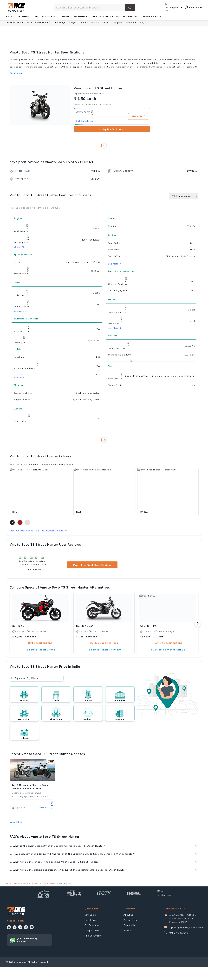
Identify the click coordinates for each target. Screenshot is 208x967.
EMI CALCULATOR (152, 16)
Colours (84, 22)
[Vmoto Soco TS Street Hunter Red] (104, 488)
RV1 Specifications (40, 642)
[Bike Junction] (15, 7)
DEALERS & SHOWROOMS (106, 16)
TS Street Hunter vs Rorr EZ (168, 649)
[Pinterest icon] (15, 927)
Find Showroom (92, 935)
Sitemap (128, 930)
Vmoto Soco (34, 883)
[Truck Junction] (74, 893)
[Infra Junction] (134, 893)
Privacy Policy (131, 920)
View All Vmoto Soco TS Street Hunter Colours (36, 530)
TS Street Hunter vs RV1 (40, 649)
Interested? (138, 116)
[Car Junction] (164, 893)
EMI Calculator (84, 121)
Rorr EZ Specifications (168, 642)
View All (14, 822)
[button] (130, 7)
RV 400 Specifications (104, 642)
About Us (128, 915)
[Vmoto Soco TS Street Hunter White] (167, 488)
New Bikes (90, 915)
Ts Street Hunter (15, 22)
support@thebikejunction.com (186, 927)
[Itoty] (104, 893)
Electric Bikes (20, 883)
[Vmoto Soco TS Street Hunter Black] (40, 488)
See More (113, 263)
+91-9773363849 (178, 932)
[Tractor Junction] (43, 893)
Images (73, 22)
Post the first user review (92, 565)
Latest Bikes (91, 920)
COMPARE (66, 16)
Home (8, 883)
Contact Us (129, 925)
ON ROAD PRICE (82, 16)
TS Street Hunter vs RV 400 (104, 649)
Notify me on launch (112, 129)
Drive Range (59, 22)
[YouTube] (32, 927)
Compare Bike (92, 930)
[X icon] (26, 927)
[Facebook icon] (9, 927)
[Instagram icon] (20, 927)
